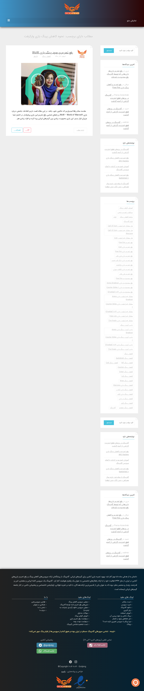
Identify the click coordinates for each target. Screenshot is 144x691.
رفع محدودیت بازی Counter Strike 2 (119, 287)
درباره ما (42, 610)
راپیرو (63, 671)
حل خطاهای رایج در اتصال (121, 618)
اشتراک (18, 130)
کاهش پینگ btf (127, 362)
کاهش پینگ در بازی (126, 398)
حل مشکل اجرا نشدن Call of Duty (120, 226)
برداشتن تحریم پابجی (125, 212)
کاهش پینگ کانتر (127, 403)
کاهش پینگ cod (112, 362)
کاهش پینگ (46, 56)
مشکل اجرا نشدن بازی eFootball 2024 (119, 311)
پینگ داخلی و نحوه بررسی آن (120, 616)
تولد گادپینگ (128, 221)
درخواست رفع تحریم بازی (79, 618)
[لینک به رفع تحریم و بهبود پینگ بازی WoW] (49, 83)
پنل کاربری (127, 610)
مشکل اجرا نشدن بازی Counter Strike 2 (119, 305)
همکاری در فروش (39, 604)
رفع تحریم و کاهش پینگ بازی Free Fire (118, 86)
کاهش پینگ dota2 (126, 371)
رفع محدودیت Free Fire (124, 278)
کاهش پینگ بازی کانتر (125, 394)
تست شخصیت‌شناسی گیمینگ (77, 624)
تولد (114, 217)
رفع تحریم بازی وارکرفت (124, 265)
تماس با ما (41, 607)
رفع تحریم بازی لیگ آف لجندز (122, 260)
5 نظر (36, 56)
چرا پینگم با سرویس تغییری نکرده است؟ (117, 621)
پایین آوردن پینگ (126, 325)
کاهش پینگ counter (125, 367)
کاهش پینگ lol (127, 376)
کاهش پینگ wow (126, 380)
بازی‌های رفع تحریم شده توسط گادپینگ (74, 604)
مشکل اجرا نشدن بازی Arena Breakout (122, 298)
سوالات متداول (83, 613)
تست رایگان (126, 602)
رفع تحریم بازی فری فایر (124, 256)
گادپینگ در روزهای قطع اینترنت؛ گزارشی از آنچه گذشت (117, 98)
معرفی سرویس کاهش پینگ (78, 602)
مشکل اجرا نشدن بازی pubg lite (121, 316)
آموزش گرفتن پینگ (126, 208)
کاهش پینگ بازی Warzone (123, 385)
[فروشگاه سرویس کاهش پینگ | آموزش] (72, 8)
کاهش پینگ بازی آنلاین (124, 389)
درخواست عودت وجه (80, 621)
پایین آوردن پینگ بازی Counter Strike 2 (119, 339)
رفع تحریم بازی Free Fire (124, 251)
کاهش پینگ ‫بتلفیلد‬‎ (126, 407)
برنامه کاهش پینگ (126, 217)
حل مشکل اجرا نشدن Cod (123, 238)
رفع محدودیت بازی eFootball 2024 (120, 292)
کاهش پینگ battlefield (124, 358)
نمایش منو (131, 20)
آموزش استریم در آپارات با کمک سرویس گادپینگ (117, 168)
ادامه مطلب (80, 130)
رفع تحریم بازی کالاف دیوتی (123, 269)
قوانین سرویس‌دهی (38, 602)
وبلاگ (129, 624)
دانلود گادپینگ (126, 607)
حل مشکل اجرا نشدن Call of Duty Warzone (120, 232)
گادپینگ (113, 407)
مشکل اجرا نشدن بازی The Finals (120, 320)
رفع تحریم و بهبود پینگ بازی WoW (52, 52)
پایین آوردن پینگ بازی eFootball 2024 (119, 344)
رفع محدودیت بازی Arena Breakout (120, 283)
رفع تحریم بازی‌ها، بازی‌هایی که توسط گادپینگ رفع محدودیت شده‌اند (118, 74)
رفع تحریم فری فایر (126, 274)
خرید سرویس (126, 604)
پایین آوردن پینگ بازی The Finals (120, 349)
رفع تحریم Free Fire (126, 242)
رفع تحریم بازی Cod (125, 247)
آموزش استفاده (126, 613)
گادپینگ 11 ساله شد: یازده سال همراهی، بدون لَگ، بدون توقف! (117, 185)
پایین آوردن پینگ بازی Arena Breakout (122, 331)
